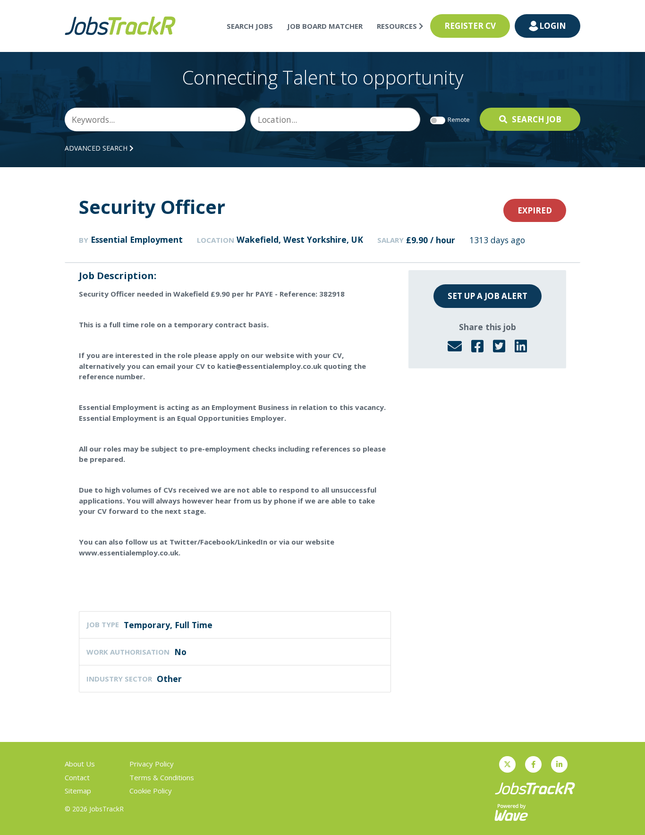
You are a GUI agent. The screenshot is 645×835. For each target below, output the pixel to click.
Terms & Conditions (161, 777)
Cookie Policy (150, 790)
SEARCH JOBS (250, 26)
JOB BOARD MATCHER (325, 26)
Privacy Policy (151, 763)
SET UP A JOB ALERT (487, 295)
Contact (77, 777)
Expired (535, 210)
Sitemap (78, 790)
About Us (80, 763)
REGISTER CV (470, 25)
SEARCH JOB (536, 119)
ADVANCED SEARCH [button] (97, 148)
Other (169, 678)
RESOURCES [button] (398, 26)
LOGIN (552, 25)
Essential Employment (137, 239)
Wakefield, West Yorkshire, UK (300, 239)
